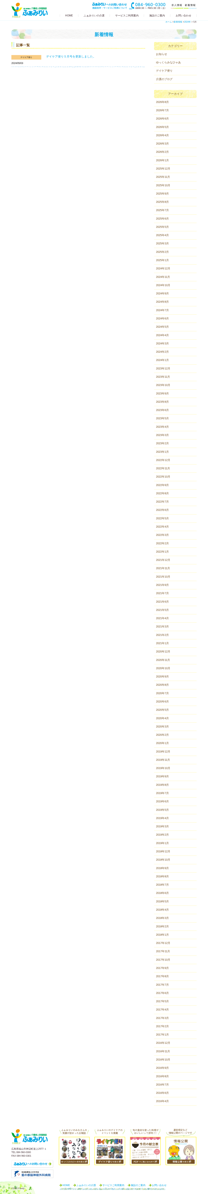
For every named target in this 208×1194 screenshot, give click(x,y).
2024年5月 (162, 326)
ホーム (168, 22)
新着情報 (178, 22)
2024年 (187, 22)
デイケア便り (26, 57)
